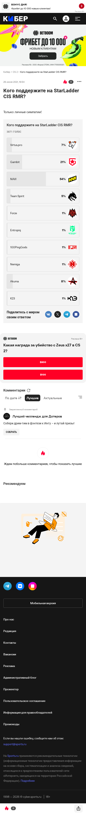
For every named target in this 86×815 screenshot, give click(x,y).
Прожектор (11, 689)
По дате (11, 398)
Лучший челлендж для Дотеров (37, 416)
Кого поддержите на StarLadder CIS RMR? (43, 71)
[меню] (78, 19)
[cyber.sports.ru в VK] (21, 587)
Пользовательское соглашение (24, 701)
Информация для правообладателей (27, 712)
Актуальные (53, 398)
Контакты (9, 643)
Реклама (9, 666)
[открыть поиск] (55, 19)
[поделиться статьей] (78, 808)
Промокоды (11, 724)
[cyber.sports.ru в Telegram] (8, 587)
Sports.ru (13, 756)
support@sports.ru (14, 744)
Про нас (8, 619)
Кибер (6, 71)
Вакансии (9, 654)
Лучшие (33, 398)
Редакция (9, 631)
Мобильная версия (43, 603)
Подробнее (28, 781)
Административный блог (20, 677)
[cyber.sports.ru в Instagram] (33, 587)
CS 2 (15, 71)
